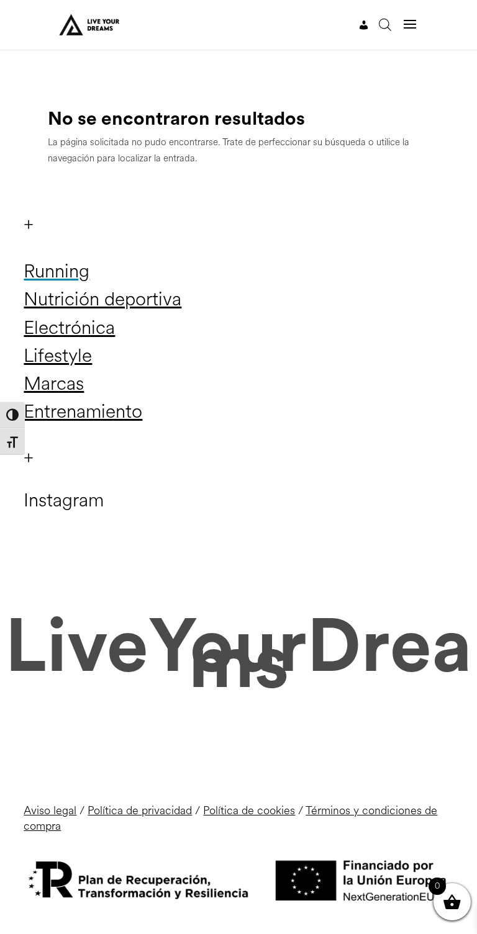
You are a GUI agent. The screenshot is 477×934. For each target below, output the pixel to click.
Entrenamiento (83, 411)
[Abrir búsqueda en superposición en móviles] (385, 25)
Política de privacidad (140, 810)
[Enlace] (364, 25)
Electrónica (69, 328)
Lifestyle (58, 356)
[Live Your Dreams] (87, 24)
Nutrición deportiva (102, 299)
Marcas (54, 383)
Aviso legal (50, 810)
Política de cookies (249, 810)
